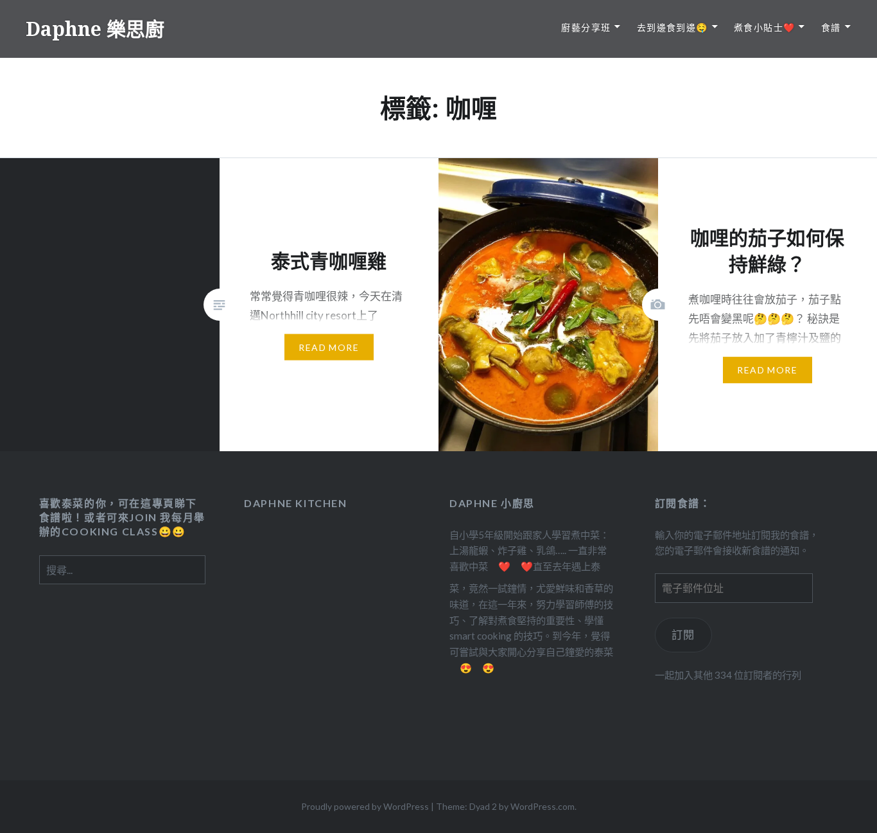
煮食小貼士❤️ (764, 27)
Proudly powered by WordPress (365, 806)
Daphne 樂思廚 (95, 28)
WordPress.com (542, 806)
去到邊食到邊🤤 (672, 27)
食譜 (831, 27)
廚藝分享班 (586, 27)
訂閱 (683, 634)
